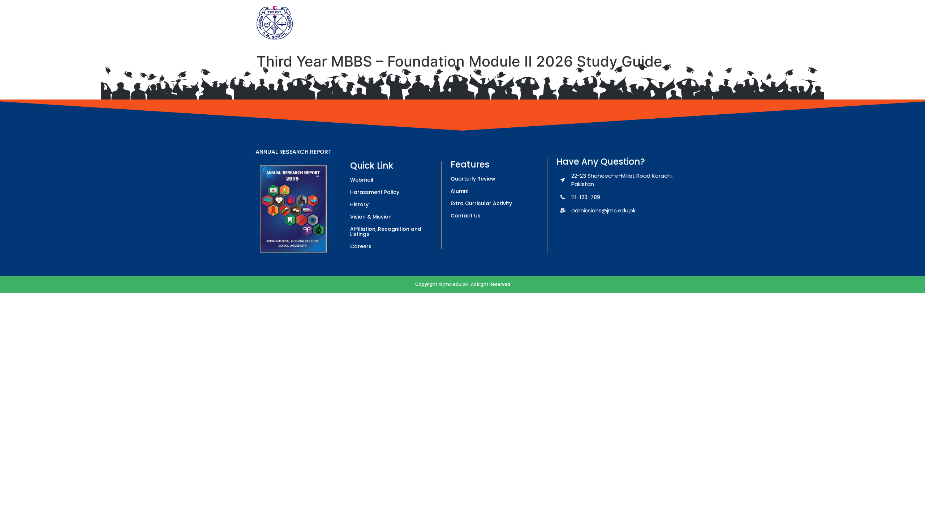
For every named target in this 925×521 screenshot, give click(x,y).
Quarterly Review (473, 178)
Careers (360, 246)
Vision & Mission (371, 216)
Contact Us (466, 215)
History (359, 204)
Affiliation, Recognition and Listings (385, 231)
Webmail (361, 179)
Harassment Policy (374, 192)
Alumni (459, 191)
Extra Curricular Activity (481, 203)
